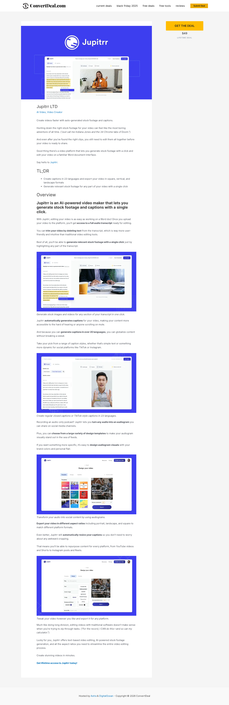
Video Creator (54, 112)
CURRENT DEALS (104, 5)
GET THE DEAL (185, 25)
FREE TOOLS (165, 5)
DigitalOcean (106, 695)
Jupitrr (53, 162)
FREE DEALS (148, 5)
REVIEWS (180, 5)
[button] (199, 6)
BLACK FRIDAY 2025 (127, 5)
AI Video (41, 112)
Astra (93, 695)
